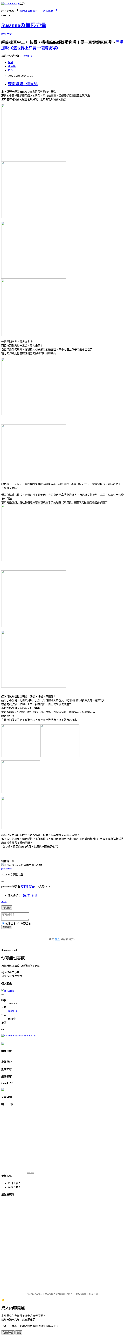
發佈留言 (7, 927)
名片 (10, 70)
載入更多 (7, 907)
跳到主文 (6, 34)
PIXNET (38, 1294)
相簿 (10, 62)
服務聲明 (93, 1294)
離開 (19, 1332)
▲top (4, 901)
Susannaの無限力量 (23, 25)
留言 (31, 886)
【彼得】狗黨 (29, 895)
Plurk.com (30, 1173)
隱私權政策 (81, 1294)
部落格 (12, 66)
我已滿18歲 (8, 1332)
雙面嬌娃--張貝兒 (23, 84)
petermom (6, 868)
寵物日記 (28, 55)
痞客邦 (24, 886)
